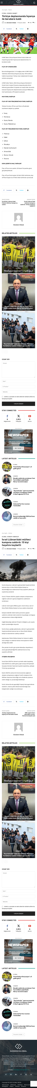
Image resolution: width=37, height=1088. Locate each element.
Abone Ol (29, 415)
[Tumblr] (26, 1074)
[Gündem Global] (3, 22)
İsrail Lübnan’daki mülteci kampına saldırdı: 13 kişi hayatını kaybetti (27, 204)
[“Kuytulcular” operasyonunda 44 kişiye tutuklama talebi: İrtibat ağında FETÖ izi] (18, 329)
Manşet (14, 13)
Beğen (7, 415)
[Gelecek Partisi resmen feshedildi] (7, 504)
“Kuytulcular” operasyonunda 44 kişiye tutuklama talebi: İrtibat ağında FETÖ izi (18, 345)
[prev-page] (3, 352)
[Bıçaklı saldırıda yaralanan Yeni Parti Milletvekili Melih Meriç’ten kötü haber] (18, 292)
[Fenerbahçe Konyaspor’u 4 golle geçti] (18, 254)
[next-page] (6, 352)
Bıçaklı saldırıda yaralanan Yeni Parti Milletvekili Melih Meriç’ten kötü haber (18, 307)
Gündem (9, 13)
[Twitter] (31, 1074)
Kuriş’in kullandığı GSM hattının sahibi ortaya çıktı (24, 517)
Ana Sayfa (4, 10)
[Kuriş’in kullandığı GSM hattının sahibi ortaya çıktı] (7, 516)
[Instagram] (11, 1074)
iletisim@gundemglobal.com (21, 1069)
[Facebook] (6, 1074)
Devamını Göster (17, 524)
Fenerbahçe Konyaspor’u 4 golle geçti (18, 271)
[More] (28, 29)
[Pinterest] (21, 1074)
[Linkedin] (16, 1074)
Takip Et (18, 415)
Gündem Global (11, 22)
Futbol (10, 10)
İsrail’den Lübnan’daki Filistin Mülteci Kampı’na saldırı (9, 203)
